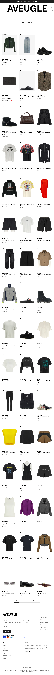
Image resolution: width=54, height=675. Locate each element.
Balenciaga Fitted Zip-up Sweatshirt (7, 61)
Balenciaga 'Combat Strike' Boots (43, 310)
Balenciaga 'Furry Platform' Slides (26, 345)
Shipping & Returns (45, 622)
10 (33, 600)
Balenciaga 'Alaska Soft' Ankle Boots (9, 133)
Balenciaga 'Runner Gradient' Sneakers (43, 61)
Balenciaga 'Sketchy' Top (7, 380)
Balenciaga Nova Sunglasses (8, 593)
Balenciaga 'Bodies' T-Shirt (26, 240)
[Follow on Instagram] (8, 663)
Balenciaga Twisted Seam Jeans (25, 61)
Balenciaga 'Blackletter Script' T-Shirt (9, 345)
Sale (4, 653)
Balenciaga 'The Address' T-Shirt (9, 487)
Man (4, 648)
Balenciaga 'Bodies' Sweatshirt (44, 523)
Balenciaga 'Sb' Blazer (42, 96)
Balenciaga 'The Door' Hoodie (8, 204)
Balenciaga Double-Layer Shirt (44, 274)
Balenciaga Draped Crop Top (8, 452)
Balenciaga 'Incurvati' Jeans (8, 274)
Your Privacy (43, 627)
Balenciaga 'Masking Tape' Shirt (44, 345)
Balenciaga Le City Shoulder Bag (27, 132)
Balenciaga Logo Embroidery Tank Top (8, 523)
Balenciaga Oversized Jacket (43, 132)
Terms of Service (44, 630)
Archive (4, 658)
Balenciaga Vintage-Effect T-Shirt (43, 381)
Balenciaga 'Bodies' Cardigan (8, 309)
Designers (5, 650)
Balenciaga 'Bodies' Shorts (26, 274)
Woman (4, 645)
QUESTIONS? (26, 642)
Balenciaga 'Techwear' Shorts (8, 240)
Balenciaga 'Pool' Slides (25, 309)
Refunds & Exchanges (45, 624)
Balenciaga (5, 59)
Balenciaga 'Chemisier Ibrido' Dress (26, 488)
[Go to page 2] (37, 600)
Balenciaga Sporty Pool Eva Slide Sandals (27, 97)
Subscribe (7, 631)
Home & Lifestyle (7, 655)
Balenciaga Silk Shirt (24, 523)
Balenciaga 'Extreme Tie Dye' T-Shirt (27, 169)
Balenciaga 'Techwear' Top (26, 416)
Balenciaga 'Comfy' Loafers (26, 593)
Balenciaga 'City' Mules (42, 593)
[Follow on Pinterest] (12, 663)
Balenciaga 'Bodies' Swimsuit (43, 240)
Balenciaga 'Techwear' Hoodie (26, 380)
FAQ (41, 619)
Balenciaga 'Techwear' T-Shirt (26, 558)
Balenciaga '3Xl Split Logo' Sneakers (43, 417)
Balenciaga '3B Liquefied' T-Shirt (9, 168)
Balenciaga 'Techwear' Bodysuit (44, 168)
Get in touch (27, 651)
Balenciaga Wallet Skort (25, 452)
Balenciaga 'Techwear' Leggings (9, 416)
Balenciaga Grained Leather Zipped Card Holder (8, 97)
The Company (43, 617)
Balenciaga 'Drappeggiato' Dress (44, 204)
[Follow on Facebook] (4, 663)
